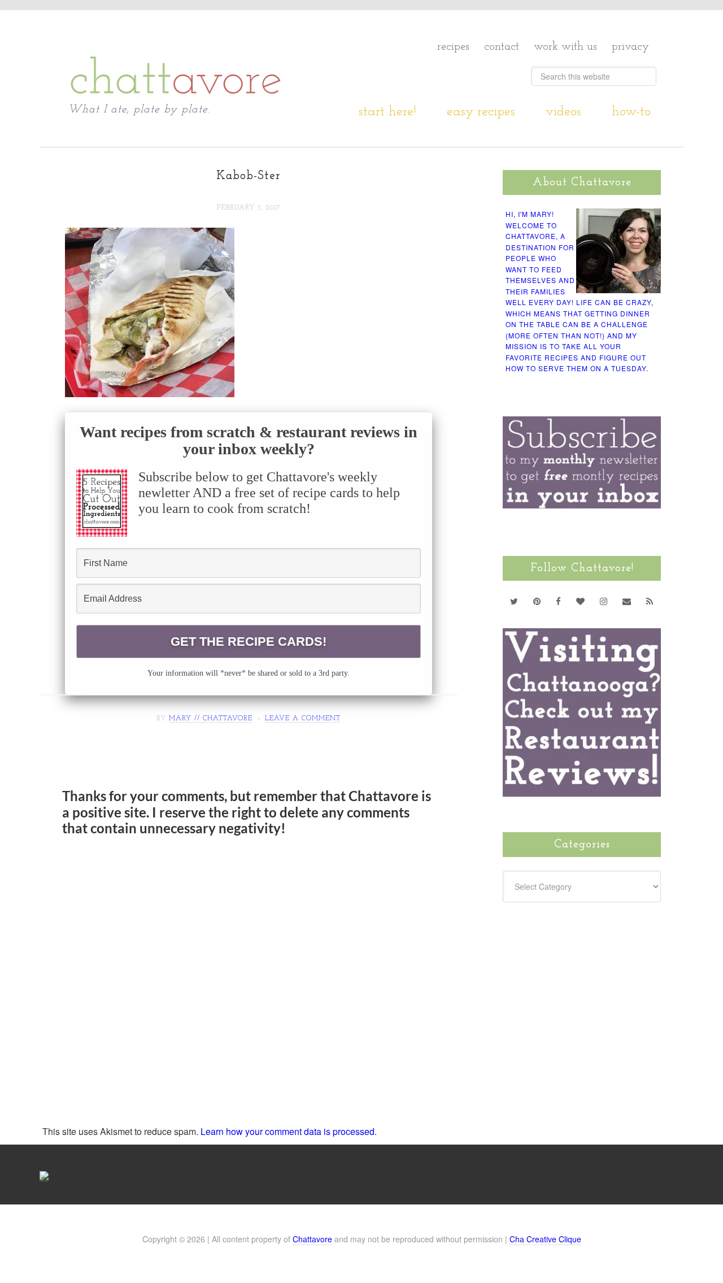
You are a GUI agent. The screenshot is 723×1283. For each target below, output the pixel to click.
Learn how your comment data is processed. (289, 1131)
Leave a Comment (303, 718)
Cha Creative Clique (545, 1239)
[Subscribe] (650, 601)
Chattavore (176, 56)
